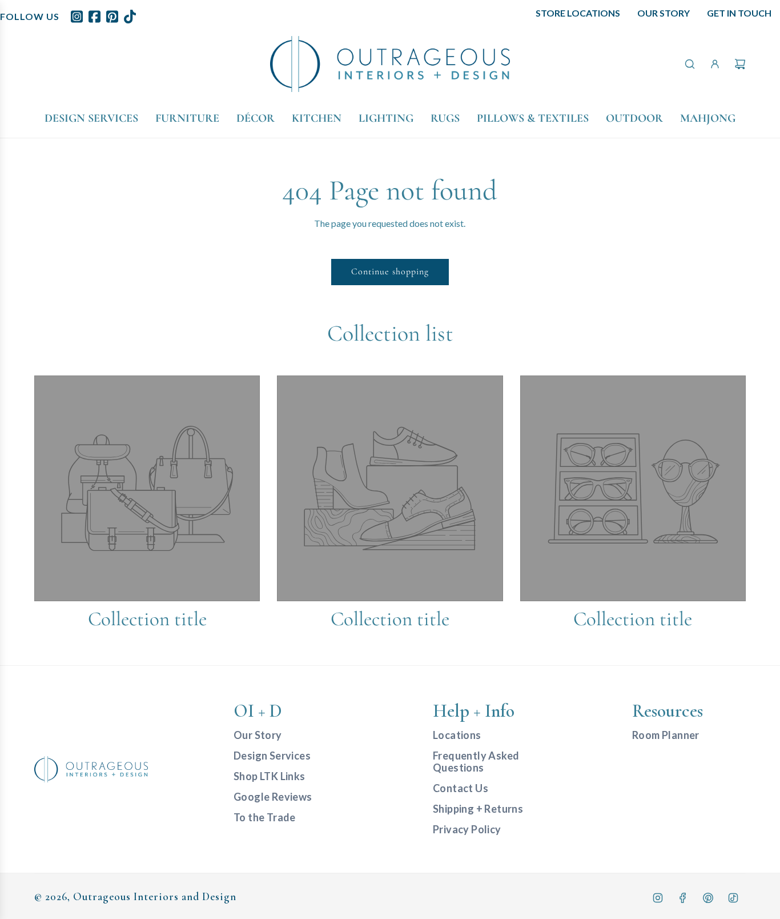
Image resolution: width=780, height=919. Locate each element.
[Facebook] (682, 897)
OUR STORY (663, 12)
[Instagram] (657, 897)
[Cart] (740, 64)
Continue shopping (390, 271)
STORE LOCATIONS (578, 12)
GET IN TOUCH (739, 12)
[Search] (689, 64)
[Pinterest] (708, 897)
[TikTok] (733, 897)
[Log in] (714, 64)
